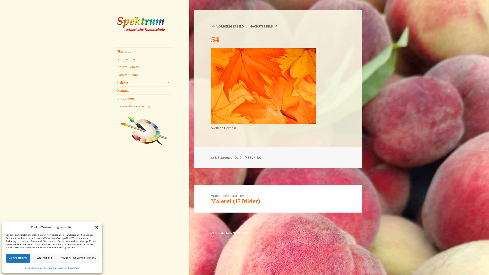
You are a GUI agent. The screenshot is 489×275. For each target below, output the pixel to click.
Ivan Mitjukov (127, 75)
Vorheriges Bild (230, 26)
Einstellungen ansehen (78, 258)
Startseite (124, 51)
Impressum (73, 267)
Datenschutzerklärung (55, 267)
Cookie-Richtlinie (33, 267)
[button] (97, 227)
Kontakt (123, 90)
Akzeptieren (18, 258)
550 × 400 (255, 157)
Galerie (122, 83)
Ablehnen (44, 258)
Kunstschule (126, 59)
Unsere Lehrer (128, 67)
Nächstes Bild (261, 26)
